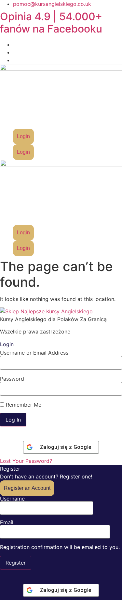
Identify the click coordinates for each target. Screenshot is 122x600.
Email (6, 523)
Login (23, 136)
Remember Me (22, 404)
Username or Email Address (34, 352)
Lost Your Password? (26, 461)
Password (12, 378)
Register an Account (27, 488)
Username (12, 499)
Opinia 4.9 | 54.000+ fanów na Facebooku (51, 22)
